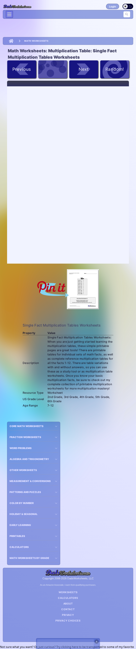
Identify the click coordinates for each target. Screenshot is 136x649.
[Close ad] (97, 641)
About (68, 603)
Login (112, 6)
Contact (68, 609)
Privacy (68, 614)
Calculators (68, 597)
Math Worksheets (36, 41)
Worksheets (68, 592)
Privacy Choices (68, 620)
